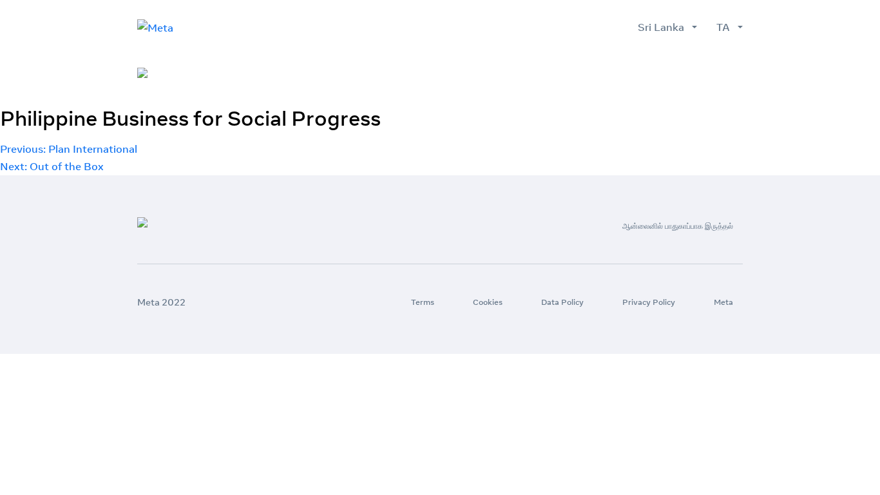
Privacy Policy (648, 302)
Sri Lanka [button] (663, 27)
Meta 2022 (161, 302)
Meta (723, 302)
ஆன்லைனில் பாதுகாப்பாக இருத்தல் (667, 73)
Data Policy (562, 302)
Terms (422, 302)
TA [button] (725, 27)
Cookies (487, 302)
